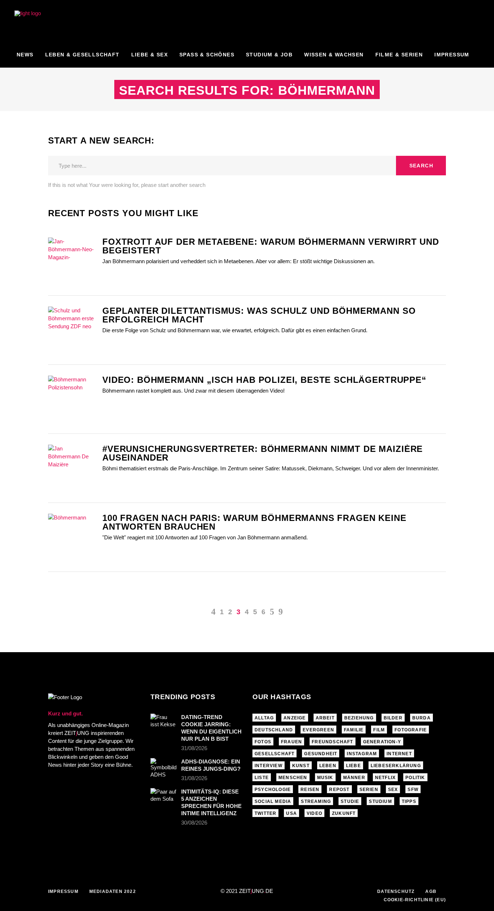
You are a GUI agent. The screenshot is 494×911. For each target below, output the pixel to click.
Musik (325, 777)
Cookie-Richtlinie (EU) (415, 899)
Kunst (301, 765)
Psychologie (273, 789)
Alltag (264, 717)
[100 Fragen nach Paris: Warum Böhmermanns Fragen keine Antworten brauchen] (71, 526)
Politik (415, 777)
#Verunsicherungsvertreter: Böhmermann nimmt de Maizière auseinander (262, 453)
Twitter (265, 813)
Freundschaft (332, 741)
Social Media (273, 801)
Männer (354, 777)
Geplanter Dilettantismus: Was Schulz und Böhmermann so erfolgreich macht (259, 315)
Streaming (316, 801)
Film (379, 729)
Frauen (291, 741)
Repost (339, 789)
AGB (430, 891)
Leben (327, 765)
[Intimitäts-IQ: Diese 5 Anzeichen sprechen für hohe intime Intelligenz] (163, 796)
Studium (380, 801)
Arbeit (325, 717)
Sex (393, 789)
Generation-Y (382, 741)
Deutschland (274, 729)
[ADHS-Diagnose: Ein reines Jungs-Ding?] (163, 768)
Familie (353, 729)
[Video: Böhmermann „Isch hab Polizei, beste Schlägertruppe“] (71, 385)
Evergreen (318, 729)
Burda (421, 717)
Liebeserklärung (396, 765)
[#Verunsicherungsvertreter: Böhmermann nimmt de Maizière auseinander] (71, 458)
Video (314, 813)
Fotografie (411, 729)
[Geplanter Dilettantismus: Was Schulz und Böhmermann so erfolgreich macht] (71, 319)
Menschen (292, 777)
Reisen (310, 789)
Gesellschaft (274, 753)
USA (291, 813)
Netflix (385, 777)
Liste (262, 777)
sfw (413, 789)
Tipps (409, 801)
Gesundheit (320, 753)
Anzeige (295, 717)
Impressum (63, 891)
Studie (350, 801)
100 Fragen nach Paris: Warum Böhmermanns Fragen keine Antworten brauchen (254, 522)
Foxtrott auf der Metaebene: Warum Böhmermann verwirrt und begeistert (270, 246)
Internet (399, 753)
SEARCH (421, 165)
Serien (368, 789)
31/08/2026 (194, 748)
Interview (268, 765)
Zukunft (343, 813)
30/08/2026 (194, 823)
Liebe (353, 765)
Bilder (393, 717)
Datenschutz (395, 891)
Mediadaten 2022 (112, 891)
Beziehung (359, 717)
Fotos (263, 741)
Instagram (362, 753)
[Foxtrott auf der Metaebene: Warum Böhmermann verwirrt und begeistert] (71, 250)
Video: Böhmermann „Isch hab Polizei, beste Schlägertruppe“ (264, 380)
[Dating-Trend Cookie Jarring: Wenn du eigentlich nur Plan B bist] (163, 722)
